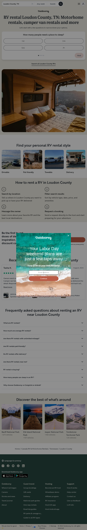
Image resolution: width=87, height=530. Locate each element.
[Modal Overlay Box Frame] (43, 265)
